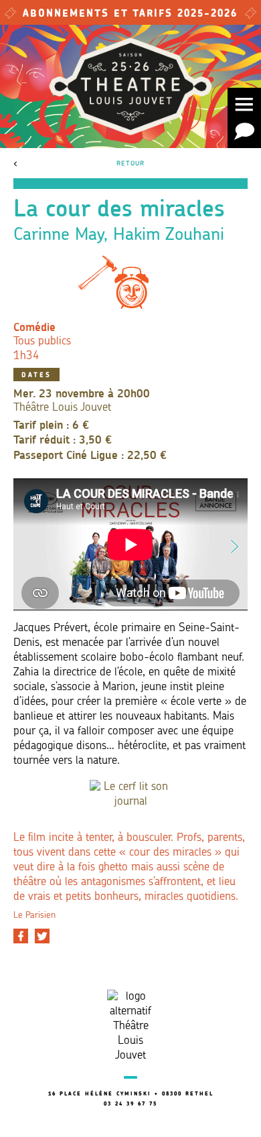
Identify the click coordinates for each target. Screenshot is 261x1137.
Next (235, 544)
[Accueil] (130, 86)
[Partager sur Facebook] (20, 936)
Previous (26, 544)
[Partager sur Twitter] (42, 936)
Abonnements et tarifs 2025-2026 (130, 14)
